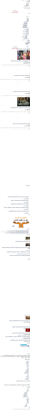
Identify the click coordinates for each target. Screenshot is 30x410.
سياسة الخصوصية (26, 5)
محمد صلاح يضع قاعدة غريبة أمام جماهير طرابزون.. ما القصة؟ (20, 200)
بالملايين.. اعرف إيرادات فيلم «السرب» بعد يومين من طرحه (21, 123)
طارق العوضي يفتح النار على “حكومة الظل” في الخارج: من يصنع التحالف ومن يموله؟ (16, 207)
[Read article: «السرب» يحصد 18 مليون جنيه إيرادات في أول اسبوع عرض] (15, 85)
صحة (26, 35)
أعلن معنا (27, 3)
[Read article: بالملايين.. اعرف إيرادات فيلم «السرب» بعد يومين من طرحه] (15, 118)
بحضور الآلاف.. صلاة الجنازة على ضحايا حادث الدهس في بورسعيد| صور (20, 255)
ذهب (28, 38)
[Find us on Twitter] (29, 13)
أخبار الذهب (25, 29)
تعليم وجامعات (25, 38)
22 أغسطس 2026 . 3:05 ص (26, 334)
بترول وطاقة (25, 393)
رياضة (28, 28)
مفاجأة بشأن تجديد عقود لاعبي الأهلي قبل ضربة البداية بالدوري (20, 203)
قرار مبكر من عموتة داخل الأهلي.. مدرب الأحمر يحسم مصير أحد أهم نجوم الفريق (18, 251)
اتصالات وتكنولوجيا (24, 36)
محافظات (25, 37)
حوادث (28, 29)
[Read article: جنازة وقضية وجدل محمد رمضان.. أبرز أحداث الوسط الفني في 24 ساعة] (14, 191)
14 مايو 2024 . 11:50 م (27, 77)
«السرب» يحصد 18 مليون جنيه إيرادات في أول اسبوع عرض (21, 91)
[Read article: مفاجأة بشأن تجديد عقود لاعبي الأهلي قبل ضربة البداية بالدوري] (15, 330)
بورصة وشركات (25, 24)
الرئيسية (27, 16)
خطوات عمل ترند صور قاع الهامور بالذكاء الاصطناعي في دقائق (21, 232)
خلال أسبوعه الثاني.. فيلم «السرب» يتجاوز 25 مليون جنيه (22, 75)
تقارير (26, 36)
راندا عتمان (28, 62)
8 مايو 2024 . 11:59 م (27, 93)
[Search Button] (22, 0)
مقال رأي (27, 33)
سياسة (28, 19)
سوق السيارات (25, 25)
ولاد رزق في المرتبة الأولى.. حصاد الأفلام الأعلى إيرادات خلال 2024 (20, 60)
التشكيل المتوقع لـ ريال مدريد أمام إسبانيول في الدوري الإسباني (21, 230)
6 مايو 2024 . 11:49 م (27, 109)
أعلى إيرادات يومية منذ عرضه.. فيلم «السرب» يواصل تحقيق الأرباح (20, 107)
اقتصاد (28, 21)
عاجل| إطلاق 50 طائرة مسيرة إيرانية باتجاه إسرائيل (22, 241)
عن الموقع (27, 4)
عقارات (26, 21)
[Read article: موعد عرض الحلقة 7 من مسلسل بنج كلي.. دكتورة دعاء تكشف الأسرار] (15, 338)
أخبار (28, 389)
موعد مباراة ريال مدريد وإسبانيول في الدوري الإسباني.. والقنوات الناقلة (20, 233)
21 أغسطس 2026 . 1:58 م (26, 341)
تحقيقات (27, 31)
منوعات (27, 32)
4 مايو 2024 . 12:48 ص (27, 125)
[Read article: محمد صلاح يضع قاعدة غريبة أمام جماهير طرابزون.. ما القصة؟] (15, 324)
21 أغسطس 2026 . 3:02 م (26, 328)
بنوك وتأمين (25, 22)
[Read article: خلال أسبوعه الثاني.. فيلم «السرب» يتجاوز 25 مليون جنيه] (15, 70)
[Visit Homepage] (27, 8)
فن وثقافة (27, 30)
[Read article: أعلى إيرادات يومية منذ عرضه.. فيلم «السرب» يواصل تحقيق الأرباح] (15, 101)
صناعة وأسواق (25, 34)
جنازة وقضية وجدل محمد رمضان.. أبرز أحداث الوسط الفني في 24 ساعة (18, 196)
